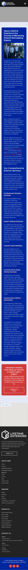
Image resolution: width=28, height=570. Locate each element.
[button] (25, 3)
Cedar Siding (5, 514)
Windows (4, 494)
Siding (3, 492)
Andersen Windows (7, 521)
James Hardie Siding (7, 512)
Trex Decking (13, 154)
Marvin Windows (6, 523)
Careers (4, 476)
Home (3, 464)
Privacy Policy (5, 483)
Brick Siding (5, 518)
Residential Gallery (7, 468)
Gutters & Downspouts (8, 503)
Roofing (4, 498)
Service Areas (5, 481)
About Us (4, 472)
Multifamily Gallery (7, 470)
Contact (4, 466)
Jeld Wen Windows (6, 525)
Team (3, 474)
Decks (3, 496)
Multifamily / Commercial (8, 501)
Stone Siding (5, 516)
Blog (3, 479)
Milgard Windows (6, 527)
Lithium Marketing (21, 562)
